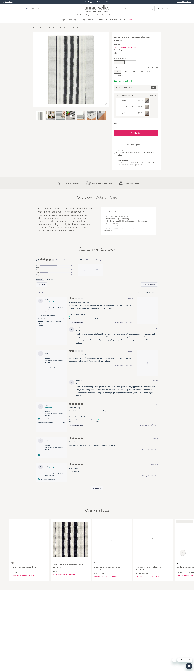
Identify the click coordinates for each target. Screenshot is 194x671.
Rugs (63, 19)
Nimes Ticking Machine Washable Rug (107, 567)
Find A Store (8, 2)
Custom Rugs (72, 19)
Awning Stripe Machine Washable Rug (148, 567)
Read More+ (108, 231)
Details (120, 154)
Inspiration (123, 19)
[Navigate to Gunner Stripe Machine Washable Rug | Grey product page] (29, 538)
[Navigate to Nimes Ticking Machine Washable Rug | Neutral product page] (112, 538)
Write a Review (151, 285)
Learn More (153, 95)
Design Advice (113, 15)
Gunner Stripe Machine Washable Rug (70, 28)
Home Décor (91, 19)
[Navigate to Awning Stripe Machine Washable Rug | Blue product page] (153, 538)
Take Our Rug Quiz (102, 15)
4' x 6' (134, 71)
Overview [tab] (84, 197)
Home (35, 28)
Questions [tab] (49, 279)
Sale (131, 19)
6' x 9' (149, 71)
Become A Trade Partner (184, 2)
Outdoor (101, 19)
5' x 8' (142, 71)
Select (153, 87)
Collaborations (111, 19)
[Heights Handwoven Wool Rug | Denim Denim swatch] (187, 563)
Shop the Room (90, 15)
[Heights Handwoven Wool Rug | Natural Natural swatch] (183, 563)
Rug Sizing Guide (152, 67)
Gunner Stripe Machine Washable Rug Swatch (68, 564)
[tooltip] (76, 322)
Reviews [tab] (40, 279)
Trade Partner (80, 15)
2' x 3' (118, 71)
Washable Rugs (53, 28)
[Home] (97, 11)
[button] (118, 40)
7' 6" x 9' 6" (119, 76)
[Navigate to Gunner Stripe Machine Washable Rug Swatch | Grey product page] (70, 538)
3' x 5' (126, 71)
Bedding (82, 19)
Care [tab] (113, 197)
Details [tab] (100, 197)
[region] (90, 270)
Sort (139, 292)
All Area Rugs (42, 28)
